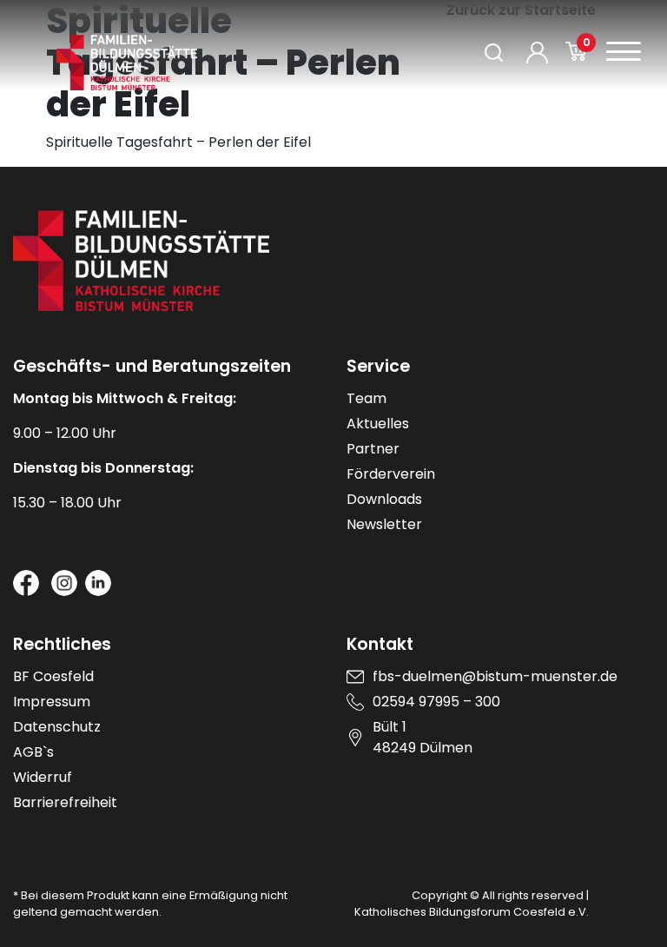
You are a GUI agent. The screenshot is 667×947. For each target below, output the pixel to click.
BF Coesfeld (53, 676)
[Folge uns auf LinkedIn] (98, 583)
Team (366, 398)
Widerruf (42, 777)
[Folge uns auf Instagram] (64, 583)
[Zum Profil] (537, 52)
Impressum (51, 702)
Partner (373, 449)
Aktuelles (378, 424)
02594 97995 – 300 (436, 702)
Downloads (384, 499)
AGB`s (33, 752)
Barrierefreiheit (65, 802)
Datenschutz (57, 727)
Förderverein (391, 474)
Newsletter (384, 524)
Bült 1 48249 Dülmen (422, 737)
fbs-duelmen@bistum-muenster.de (495, 676)
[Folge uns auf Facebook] (26, 583)
